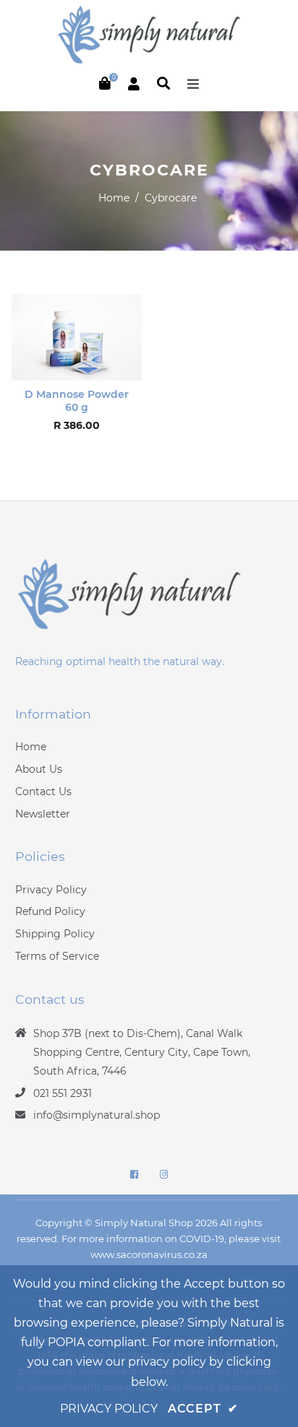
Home (113, 197)
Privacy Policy (51, 889)
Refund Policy (50, 911)
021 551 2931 (62, 1093)
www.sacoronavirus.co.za (149, 1254)
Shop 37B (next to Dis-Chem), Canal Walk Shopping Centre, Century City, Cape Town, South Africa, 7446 (141, 1052)
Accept (203, 1408)
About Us (38, 769)
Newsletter (42, 813)
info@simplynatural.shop (96, 1115)
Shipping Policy (55, 933)
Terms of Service (57, 956)
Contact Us (43, 791)
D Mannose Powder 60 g (77, 401)
